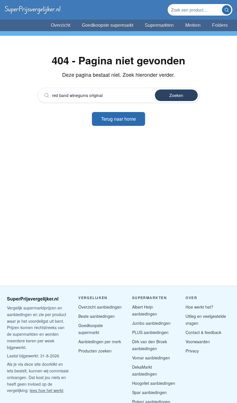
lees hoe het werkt (46, 390)
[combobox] (195, 10)
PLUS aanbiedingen (150, 332)
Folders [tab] (220, 25)
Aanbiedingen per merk (99, 341)
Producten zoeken (95, 351)
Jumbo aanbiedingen (151, 323)
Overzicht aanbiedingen (100, 307)
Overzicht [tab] (60, 25)
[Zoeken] (226, 9)
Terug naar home (118, 118)
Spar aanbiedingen (149, 392)
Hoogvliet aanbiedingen (153, 383)
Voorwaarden (198, 341)
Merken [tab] (193, 25)
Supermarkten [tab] (159, 25)
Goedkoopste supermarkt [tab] (107, 25)
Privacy (192, 351)
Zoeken (176, 95)
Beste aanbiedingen (96, 316)
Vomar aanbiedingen (151, 358)
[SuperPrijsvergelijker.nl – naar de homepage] (32, 10)
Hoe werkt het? (199, 307)
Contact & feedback (203, 332)
